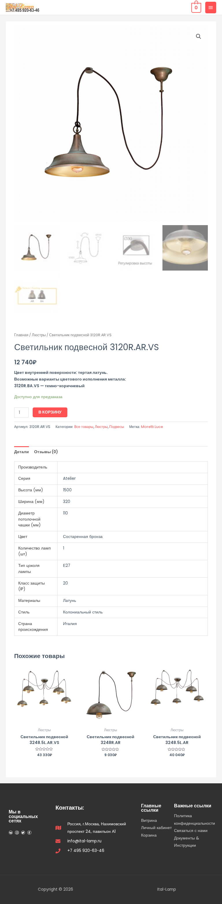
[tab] (21, 451)
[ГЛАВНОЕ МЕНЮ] (210, 7)
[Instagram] (17, 832)
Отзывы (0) (46, 452)
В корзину (50, 412)
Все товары (83, 426)
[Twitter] (23, 832)
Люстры (39, 334)
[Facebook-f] (29, 832)
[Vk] (11, 832)
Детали (21, 452)
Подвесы (116, 426)
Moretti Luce (152, 426)
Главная (21, 334)
